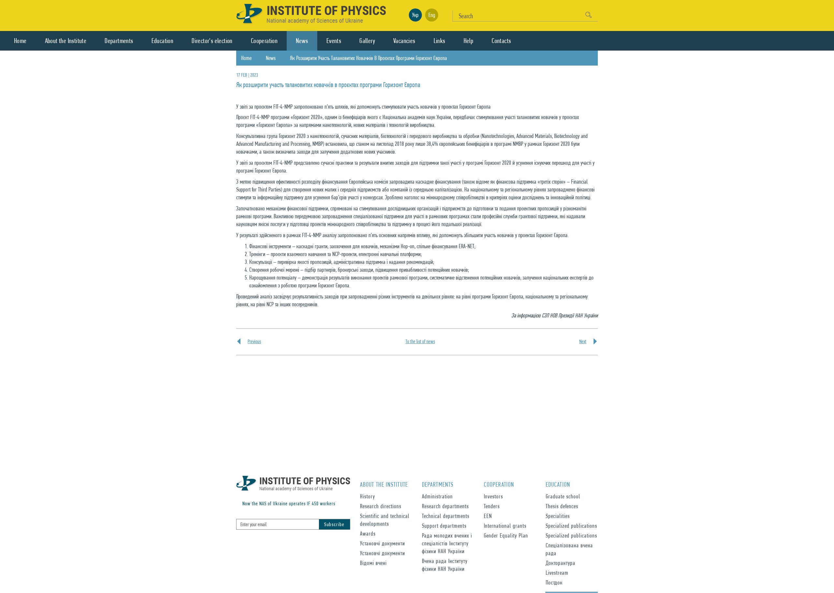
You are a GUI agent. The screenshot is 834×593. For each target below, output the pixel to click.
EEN (488, 515)
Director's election (212, 41)
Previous (254, 341)
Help (469, 41)
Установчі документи (382, 543)
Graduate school (563, 496)
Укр (415, 14)
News (302, 41)
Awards (368, 533)
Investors (493, 496)
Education (162, 41)
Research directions (380, 506)
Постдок (554, 582)
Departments (119, 41)
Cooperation (264, 41)
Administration (437, 496)
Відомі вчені (373, 562)
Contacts (501, 41)
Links (439, 41)
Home (20, 41)
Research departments (445, 506)
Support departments (444, 525)
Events (333, 41)
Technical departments (445, 515)
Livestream (557, 572)
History (367, 496)
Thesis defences (562, 506)
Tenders (492, 506)
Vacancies (404, 41)
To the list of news (420, 341)
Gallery (367, 41)
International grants (505, 525)
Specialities (558, 515)
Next (582, 341)
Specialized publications (571, 525)
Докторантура (560, 562)
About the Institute (66, 41)
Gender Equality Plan (506, 535)
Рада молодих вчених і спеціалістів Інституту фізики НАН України (447, 543)
